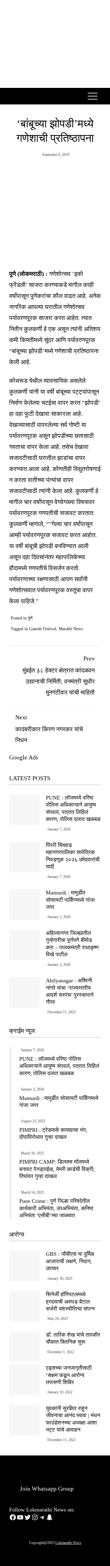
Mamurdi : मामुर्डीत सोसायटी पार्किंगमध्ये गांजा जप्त (70, 900)
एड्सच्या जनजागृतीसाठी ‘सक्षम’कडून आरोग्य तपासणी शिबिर (69, 1375)
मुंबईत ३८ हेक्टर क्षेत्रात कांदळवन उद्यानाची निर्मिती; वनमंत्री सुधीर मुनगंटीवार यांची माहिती (59, 675)
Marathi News (71, 629)
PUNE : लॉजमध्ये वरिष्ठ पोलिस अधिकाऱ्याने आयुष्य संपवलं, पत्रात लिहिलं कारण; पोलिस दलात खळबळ (59, 1066)
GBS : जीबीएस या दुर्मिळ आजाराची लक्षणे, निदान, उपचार (70, 1261)
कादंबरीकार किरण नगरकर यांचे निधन (49, 728)
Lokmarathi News (68, 1543)
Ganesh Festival (42, 629)
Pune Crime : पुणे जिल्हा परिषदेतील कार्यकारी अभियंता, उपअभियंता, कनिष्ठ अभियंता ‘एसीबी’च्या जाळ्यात (56, 1208)
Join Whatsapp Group (46, 1488)
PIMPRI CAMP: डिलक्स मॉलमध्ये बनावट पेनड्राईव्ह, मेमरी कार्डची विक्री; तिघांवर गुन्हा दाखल (57, 1169)
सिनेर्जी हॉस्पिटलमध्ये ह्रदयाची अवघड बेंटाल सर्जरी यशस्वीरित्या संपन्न (70, 1301)
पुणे (30, 618)
